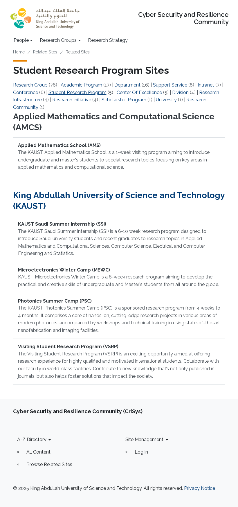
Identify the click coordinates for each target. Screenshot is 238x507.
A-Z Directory (31, 439)
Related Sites (45, 52)
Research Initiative (71, 100)
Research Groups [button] (58, 40)
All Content (38, 452)
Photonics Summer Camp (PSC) (55, 301)
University (166, 100)
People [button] (21, 40)
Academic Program (81, 85)
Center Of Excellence (139, 92)
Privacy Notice (199, 488)
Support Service (170, 85)
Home (19, 52)
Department (127, 85)
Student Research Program (77, 92)
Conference (25, 92)
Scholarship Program (124, 100)
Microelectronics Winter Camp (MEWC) (64, 270)
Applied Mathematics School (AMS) (59, 145)
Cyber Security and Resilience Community (183, 18)
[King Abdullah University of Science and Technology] (45, 18)
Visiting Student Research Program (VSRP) (68, 346)
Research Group (30, 85)
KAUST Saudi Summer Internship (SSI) (62, 224)
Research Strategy (108, 40)
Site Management (144, 439)
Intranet (206, 85)
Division (180, 92)
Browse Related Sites (49, 464)
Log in (141, 452)
